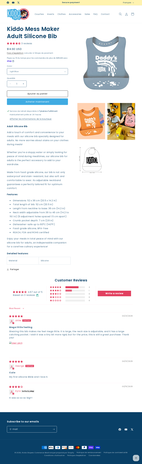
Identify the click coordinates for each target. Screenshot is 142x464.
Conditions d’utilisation (54, 455)
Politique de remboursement (89, 452)
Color (9, 66)
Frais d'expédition (15, 53)
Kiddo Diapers (28, 453)
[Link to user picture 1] (15, 348)
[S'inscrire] (54, 429)
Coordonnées (94, 455)
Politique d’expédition (76, 455)
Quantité (11, 78)
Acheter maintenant (37, 101)
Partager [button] (14, 269)
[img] (16, 316)
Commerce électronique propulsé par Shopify (54, 453)
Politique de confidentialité (115, 452)
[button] (120, 14)
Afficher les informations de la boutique (31, 119)
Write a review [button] (114, 293)
